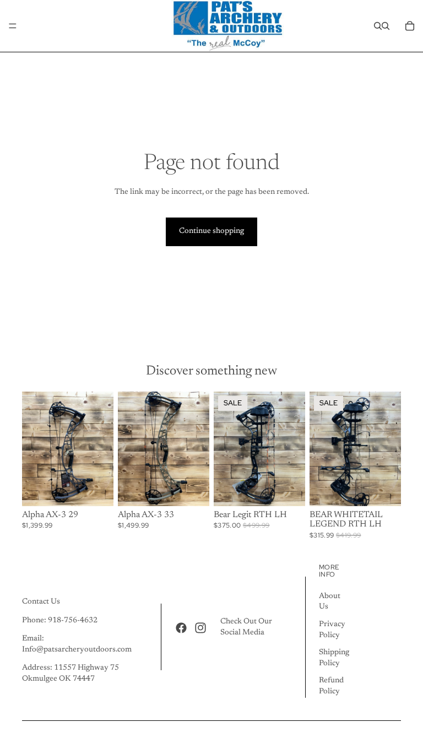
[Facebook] (181, 627)
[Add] (288, 489)
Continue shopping (211, 231)
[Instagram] (200, 627)
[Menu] (12, 26)
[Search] (378, 26)
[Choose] (96, 489)
